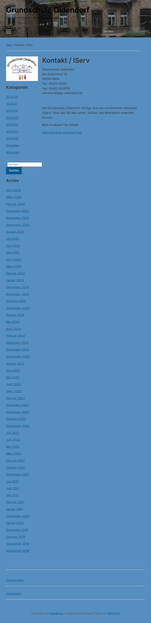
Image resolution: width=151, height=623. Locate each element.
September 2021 (17, 474)
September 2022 (18, 426)
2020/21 (12, 103)
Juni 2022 (13, 440)
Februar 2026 (15, 204)
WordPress (56, 613)
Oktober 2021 (15, 467)
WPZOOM (114, 613)
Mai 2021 (12, 495)
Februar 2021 (15, 502)
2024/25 (12, 131)
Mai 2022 (12, 447)
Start (9, 44)
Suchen (140, 31)
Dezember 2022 (17, 405)
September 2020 (18, 516)
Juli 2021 (12, 481)
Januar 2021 (14, 509)
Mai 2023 (12, 377)
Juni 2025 (13, 246)
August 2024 (15, 315)
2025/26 (12, 138)
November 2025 (17, 218)
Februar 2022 (15, 460)
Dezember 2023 (17, 343)
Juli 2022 (12, 433)
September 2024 (18, 308)
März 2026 (13, 197)
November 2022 (17, 412)
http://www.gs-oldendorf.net (62, 132)
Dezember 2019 (17, 530)
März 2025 (13, 266)
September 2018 (17, 551)
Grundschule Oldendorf (47, 9)
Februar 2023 (15, 398)
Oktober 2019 (15, 537)
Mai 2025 (12, 252)
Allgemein (13, 152)
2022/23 (12, 118)
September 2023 (18, 356)
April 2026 (13, 190)
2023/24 (12, 124)
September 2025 (18, 225)
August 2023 (15, 363)
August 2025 (15, 231)
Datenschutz (15, 580)
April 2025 (13, 259)
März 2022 (13, 453)
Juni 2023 (13, 370)
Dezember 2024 (17, 287)
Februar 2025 (15, 273)
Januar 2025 (15, 280)
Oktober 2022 (16, 419)
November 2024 (17, 294)
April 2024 (13, 329)
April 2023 (13, 384)
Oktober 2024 (16, 301)
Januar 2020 (15, 523)
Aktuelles (12, 145)
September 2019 (17, 544)
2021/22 (12, 111)
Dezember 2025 (17, 211)
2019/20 (12, 97)
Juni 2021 (13, 488)
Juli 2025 (12, 238)
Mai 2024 (12, 322)
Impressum (13, 593)
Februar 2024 (15, 336)
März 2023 (13, 391)
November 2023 (17, 349)
